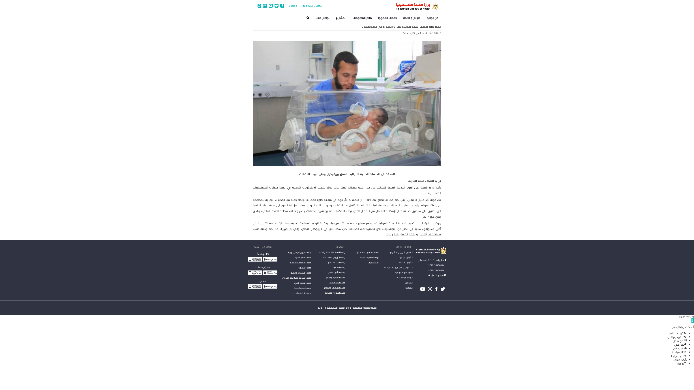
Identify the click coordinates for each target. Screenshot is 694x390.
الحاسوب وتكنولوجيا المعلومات (398, 267)
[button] (308, 17)
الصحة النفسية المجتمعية (367, 253)
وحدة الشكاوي (304, 268)
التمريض (409, 283)
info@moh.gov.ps (436, 275)
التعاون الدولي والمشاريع (401, 252)
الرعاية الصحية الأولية (369, 257)
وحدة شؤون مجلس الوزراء (299, 253)
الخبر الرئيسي (421, 33)
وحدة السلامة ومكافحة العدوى (296, 278)
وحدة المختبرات (338, 267)
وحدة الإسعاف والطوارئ (334, 288)
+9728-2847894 (436, 265)
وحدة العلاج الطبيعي (302, 257)
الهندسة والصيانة (405, 278)
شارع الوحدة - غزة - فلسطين (431, 260)
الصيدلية (409, 288)
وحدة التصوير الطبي (302, 283)
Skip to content (686, 317)
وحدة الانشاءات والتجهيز (300, 273)
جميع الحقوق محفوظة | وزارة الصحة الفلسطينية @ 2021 (347, 307)
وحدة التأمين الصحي (336, 272)
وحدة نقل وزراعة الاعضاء (334, 257)
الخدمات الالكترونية (312, 6)
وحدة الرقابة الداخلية (336, 262)
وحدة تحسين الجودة (302, 288)
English (293, 6)
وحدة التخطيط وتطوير (335, 278)
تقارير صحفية (409, 33)
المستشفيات (373, 263)
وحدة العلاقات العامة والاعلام (331, 252)
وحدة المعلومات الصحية (300, 263)
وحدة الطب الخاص (337, 283)
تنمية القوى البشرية (404, 272)
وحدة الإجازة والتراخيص (301, 293)
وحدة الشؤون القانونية (335, 293)
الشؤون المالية (406, 262)
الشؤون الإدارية (406, 257)
